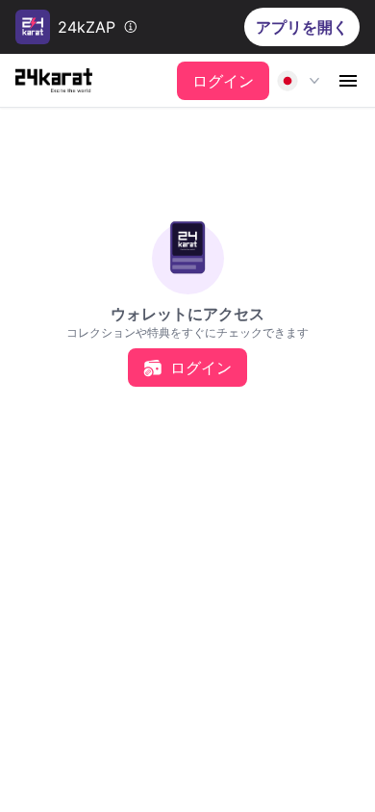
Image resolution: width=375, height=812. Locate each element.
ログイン (223, 80)
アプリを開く (302, 27)
